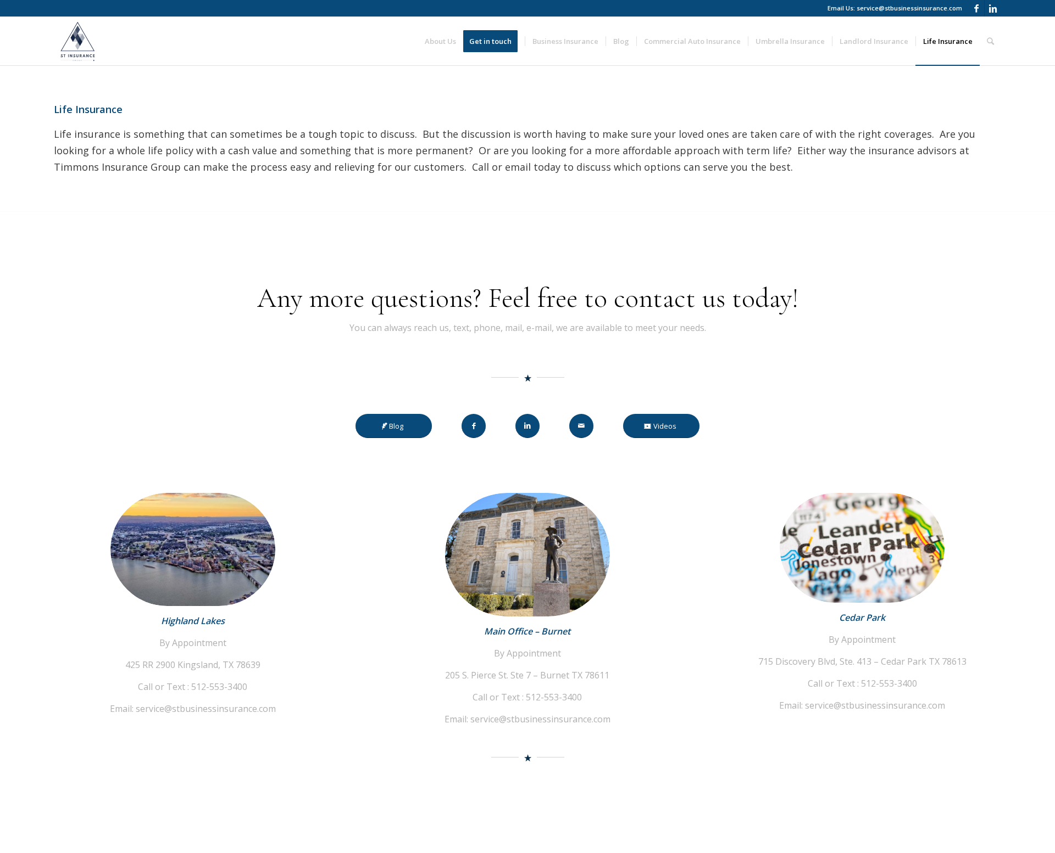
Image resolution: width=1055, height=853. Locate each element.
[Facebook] (976, 8)
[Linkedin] (993, 8)
